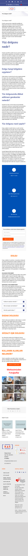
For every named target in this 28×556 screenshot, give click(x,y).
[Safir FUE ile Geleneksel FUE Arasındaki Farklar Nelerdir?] (20, 421)
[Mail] (25, 472)
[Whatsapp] (21, 472)
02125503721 (7, 463)
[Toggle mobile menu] (25, 8)
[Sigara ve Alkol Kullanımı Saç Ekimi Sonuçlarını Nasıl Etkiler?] (7, 421)
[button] (14, 301)
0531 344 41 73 (14, 196)
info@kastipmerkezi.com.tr (14, 216)
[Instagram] (17, 472)
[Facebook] (15, 472)
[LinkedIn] (23, 472)
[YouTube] (19, 472)
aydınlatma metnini (20, 247)
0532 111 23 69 (14, 175)
